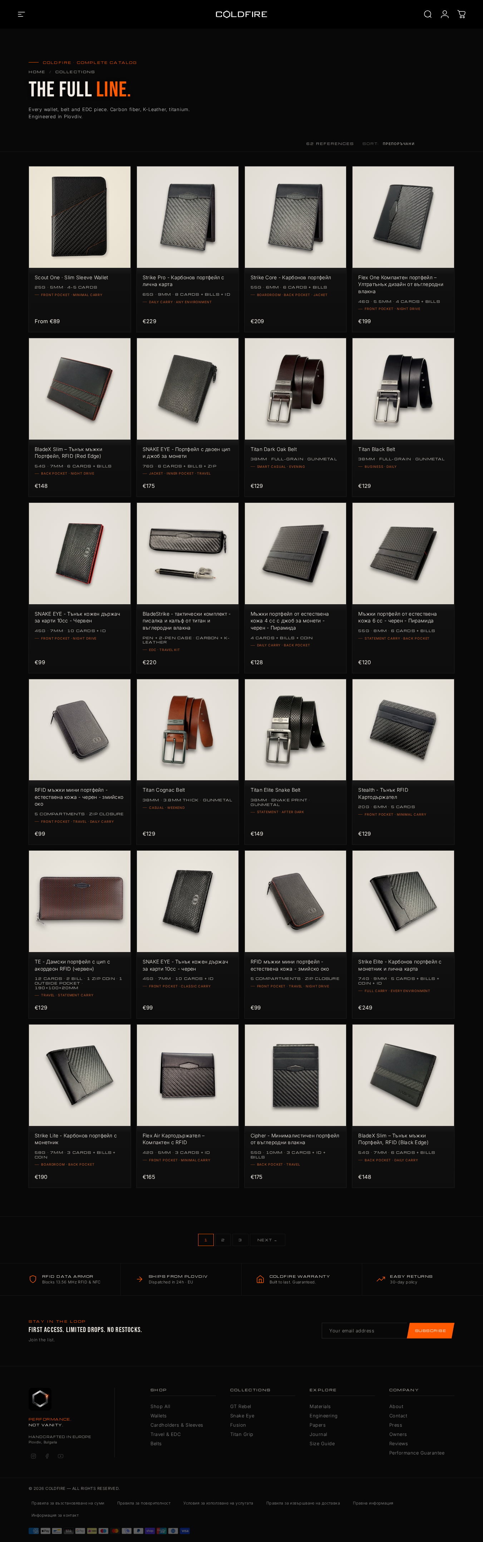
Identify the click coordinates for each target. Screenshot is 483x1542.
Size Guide (322, 1443)
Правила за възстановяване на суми (67, 1503)
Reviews (398, 1443)
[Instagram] (33, 1456)
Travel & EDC (166, 1434)
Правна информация (373, 1503)
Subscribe (430, 1330)
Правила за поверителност (144, 1503)
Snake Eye (242, 1415)
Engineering (324, 1415)
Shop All (160, 1406)
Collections (75, 72)
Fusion (238, 1425)
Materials (320, 1406)
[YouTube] (60, 1456)
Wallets (159, 1415)
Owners (398, 1434)
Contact (398, 1415)
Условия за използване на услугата (218, 1503)
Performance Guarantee (417, 1453)
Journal (318, 1434)
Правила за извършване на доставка (303, 1503)
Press (396, 1425)
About (396, 1406)
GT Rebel (240, 1406)
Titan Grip (241, 1434)
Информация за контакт (55, 1515)
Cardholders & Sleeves (177, 1425)
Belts (156, 1443)
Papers (318, 1425)
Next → (267, 1240)
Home (37, 72)
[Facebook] (46, 1456)
